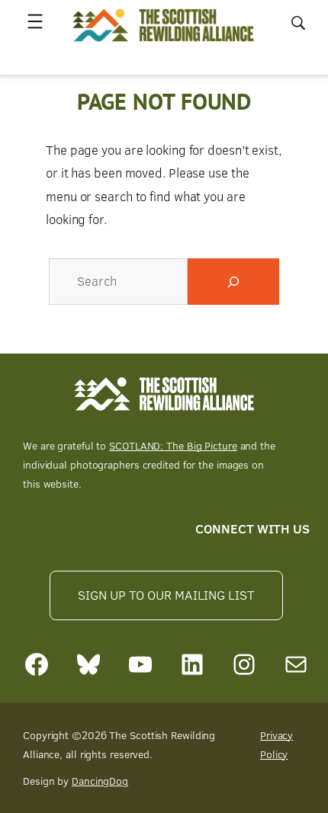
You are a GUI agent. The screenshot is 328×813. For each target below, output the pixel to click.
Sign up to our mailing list (166, 594)
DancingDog (100, 780)
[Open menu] (35, 21)
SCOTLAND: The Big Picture (173, 445)
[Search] (233, 281)
